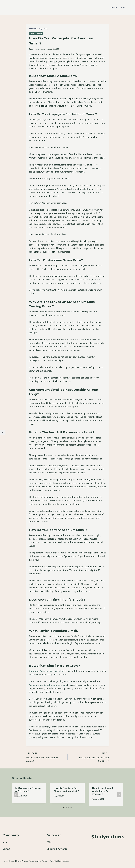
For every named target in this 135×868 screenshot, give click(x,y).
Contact (6, 848)
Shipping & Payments (57, 848)
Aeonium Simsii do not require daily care (48, 685)
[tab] (63, 807)
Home (114, 8)
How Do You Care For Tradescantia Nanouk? (42, 757)
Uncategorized (35, 33)
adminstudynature (38, 49)
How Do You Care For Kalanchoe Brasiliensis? (94, 757)
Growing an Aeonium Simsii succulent (46, 671)
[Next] (119, 794)
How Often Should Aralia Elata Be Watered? (102, 791)
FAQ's (49, 842)
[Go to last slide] (16, 794)
